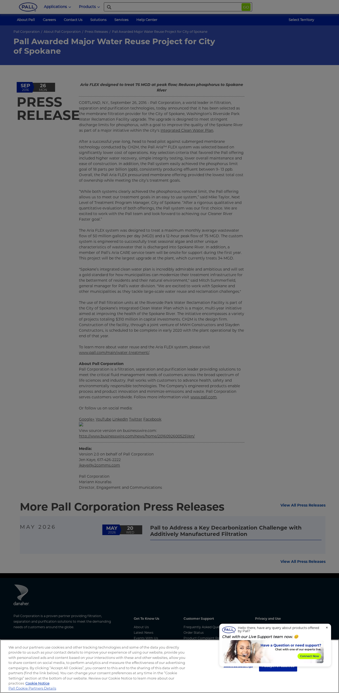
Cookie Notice (37, 683)
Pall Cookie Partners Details (32, 688)
